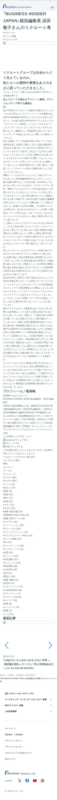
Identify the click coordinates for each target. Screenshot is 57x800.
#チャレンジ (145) (12, 563)
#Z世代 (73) (8, 583)
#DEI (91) (7, 573)
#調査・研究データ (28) (14, 518)
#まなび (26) (9, 508)
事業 (5, 463)
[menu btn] (52, 7)
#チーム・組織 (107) (12, 539)
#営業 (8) (7, 603)
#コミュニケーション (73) (15, 532)
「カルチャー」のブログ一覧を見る (19, 457)
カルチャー (8, 467)
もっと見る (8, 614)
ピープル (7, 470)
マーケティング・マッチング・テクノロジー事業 (26, 699)
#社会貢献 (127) (11, 559)
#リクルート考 (10, 39)
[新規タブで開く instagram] (42, 780)
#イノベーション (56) (13, 525)
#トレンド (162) (11, 556)
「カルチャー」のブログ (25, 675)
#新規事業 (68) (10, 566)
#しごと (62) (9, 484)
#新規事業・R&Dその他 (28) (16, 515)
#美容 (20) (8, 494)
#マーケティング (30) (13, 545)
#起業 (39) (8, 552)
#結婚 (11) (8, 501)
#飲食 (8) (7, 491)
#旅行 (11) (8, 498)
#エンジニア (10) (11, 607)
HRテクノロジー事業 (14, 705)
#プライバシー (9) (11, 593)
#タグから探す (10, 481)
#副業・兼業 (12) (10, 580)
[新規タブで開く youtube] (35, 780)
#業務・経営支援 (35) (13, 511)
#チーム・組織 (9, 36)
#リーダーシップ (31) (13, 549)
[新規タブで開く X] (19, 780)
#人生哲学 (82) (10, 569)
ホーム (2, 675)
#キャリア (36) (10, 600)
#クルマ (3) (8, 504)
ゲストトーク (9, 474)
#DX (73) (7, 542)
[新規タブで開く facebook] (27, 780)
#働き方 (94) (9, 576)
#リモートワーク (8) (12, 586)
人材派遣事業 (11, 711)
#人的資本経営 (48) (12, 590)
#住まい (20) (9, 487)
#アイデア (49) (10, 522)
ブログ (11, 675)
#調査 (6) (7, 610)
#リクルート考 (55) (12, 597)
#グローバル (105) (12, 528)
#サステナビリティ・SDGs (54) (18, 535)
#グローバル (9, 32)
